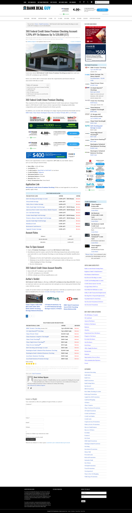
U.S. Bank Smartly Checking (34, 331)
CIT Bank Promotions (90, 410)
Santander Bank (89, 460)
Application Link (31, 89)
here (62, 39)
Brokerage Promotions (91, 394)
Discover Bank (55, 112)
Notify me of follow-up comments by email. (37, 433)
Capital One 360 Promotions (92, 397)
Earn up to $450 (95, 92)
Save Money (88, 463)
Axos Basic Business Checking (35, 356)
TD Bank (62, 112)
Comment (29, 404)
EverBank (87, 432)
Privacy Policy (77, 511)
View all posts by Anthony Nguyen (36, 385)
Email (27, 422)
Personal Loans (89, 454)
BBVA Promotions (89, 388)
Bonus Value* (90, 254)
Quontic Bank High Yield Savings (36, 221)
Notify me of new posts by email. (34, 437)
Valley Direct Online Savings (34, 204)
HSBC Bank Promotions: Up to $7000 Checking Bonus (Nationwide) (71, 307)
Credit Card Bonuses (90, 413)
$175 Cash (93, 141)
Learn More (94, 210)
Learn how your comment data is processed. (58, 442)
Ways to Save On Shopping (92, 474)
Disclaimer (73, 511)
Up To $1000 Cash (95, 118)
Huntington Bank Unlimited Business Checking (40, 353)
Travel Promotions (90, 468)
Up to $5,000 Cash (95, 69)
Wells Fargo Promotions (91, 476)
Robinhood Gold (31, 223)
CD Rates (87, 402)
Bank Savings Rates (90, 383)
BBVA (67, 112)
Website (28, 427)
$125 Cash (93, 136)
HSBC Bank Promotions (91, 441)
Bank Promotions (36, 373)
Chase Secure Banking (33, 345)
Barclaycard (88, 386)
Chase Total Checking (33, 339)
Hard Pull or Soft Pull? (44, 170)
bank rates (60, 292)
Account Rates (30, 90)
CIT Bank (73, 112)
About (66, 511)
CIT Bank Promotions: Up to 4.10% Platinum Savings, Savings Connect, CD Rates (53, 306)
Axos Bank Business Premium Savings (37, 359)
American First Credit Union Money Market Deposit (41, 210)
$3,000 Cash (94, 85)
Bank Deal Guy (37, 8)
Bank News (87, 377)
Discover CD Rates (89, 430)
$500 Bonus (93, 103)
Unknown (41, 172)
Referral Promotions (90, 457)
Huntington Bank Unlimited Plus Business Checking (41, 350)
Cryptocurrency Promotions (92, 421)
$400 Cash (93, 123)
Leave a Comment (76, 41)
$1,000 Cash (93, 148)
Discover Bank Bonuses (91, 427)
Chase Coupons (89, 405)
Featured (87, 435)
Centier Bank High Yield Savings (35, 215)
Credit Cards (88, 419)
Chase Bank (36, 112)
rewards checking (50, 292)
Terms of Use (83, 511)
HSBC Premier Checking (33, 328)
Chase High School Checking (35, 342)
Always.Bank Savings (32, 201)
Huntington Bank (45, 112)
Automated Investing (90, 372)
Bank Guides (88, 375)
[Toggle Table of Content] (47, 85)
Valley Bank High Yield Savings (35, 207)
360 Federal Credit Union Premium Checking (38, 87)
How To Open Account (33, 92)
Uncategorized (89, 471)
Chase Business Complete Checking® (37, 336)
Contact (69, 511)
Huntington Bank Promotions (92, 443)
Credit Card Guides (90, 416)
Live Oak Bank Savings (33, 212)
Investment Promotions (91, 449)
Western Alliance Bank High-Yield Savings (38, 218)
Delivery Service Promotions (92, 424)
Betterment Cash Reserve (33, 226)
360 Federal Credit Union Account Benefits (38, 94)
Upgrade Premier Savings (33, 229)
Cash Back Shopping (90, 399)
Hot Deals (87, 438)
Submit (83, 501)
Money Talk (88, 452)
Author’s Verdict (31, 95)
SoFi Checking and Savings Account (37, 198)
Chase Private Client (32, 334)
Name (28, 417)
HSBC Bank (29, 112)
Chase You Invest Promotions (92, 408)
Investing (87, 446)
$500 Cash (93, 111)
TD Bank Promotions (90, 465)
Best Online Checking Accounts (93, 391)
